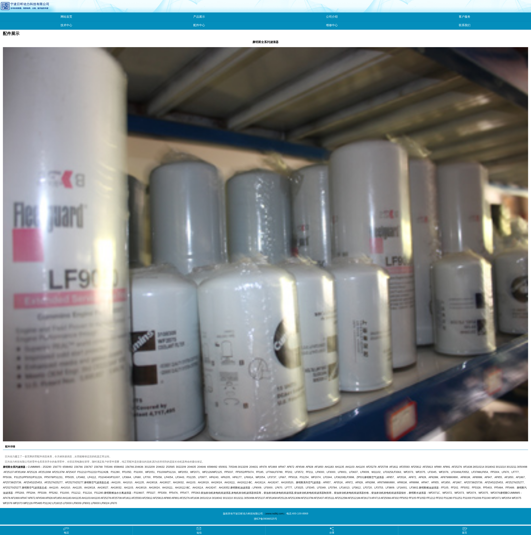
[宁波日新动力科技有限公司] (15, 6)
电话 (66, 532)
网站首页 (66, 16)
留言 (464, 532)
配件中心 (199, 25)
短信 (199, 532)
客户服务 (464, 16)
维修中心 (332, 25)
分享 (331, 532)
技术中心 (66, 25)
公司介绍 (332, 16)
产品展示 (199, 16)
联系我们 (464, 25)
